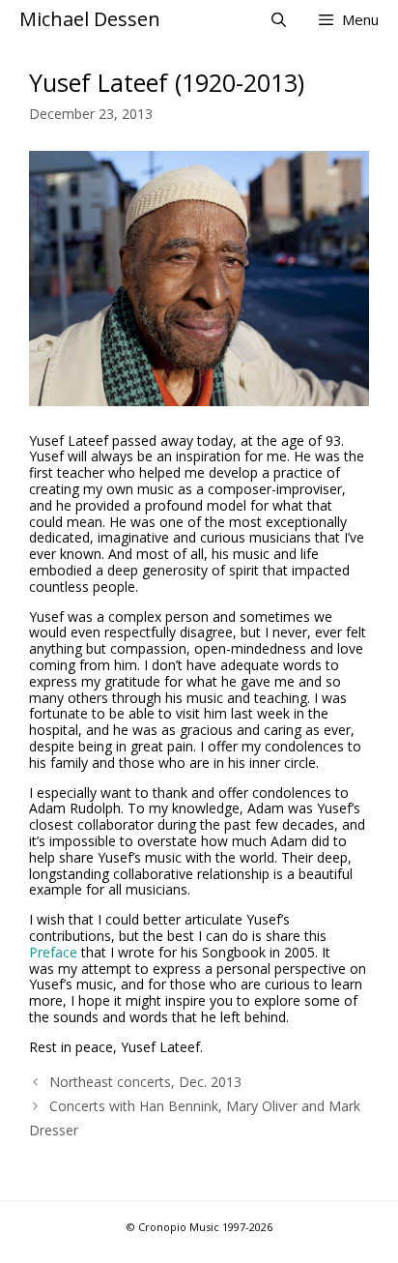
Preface (53, 952)
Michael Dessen (89, 19)
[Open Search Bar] (277, 19)
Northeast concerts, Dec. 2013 (145, 1081)
